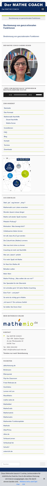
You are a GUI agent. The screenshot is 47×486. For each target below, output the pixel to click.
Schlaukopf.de (8, 443)
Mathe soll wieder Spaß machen (15, 217)
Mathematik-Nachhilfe (11, 117)
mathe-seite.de (8, 400)
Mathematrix (7, 417)
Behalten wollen (9, 269)
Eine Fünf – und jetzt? (11, 293)
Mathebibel (7, 404)
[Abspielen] (6, 95)
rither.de (6, 434)
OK (23, 484)
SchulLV (6, 447)
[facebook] (22, 469)
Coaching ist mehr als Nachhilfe (14, 250)
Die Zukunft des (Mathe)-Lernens (15, 240)
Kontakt (6, 141)
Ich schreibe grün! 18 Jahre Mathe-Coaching (19, 288)
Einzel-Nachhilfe (12, 119)
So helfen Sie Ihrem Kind (12, 307)
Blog (5, 136)
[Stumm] (34, 95)
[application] (23, 94)
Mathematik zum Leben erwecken (15, 207)
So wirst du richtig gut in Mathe (14, 297)
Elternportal (7, 374)
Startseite (7, 108)
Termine (6, 145)
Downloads (7, 149)
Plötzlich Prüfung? (9, 221)
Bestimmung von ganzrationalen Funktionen (24, 18)
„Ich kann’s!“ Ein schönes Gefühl (15, 302)
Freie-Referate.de (9, 383)
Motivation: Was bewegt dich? (14, 226)
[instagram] (26, 469)
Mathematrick (8, 413)
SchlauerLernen (9, 438)
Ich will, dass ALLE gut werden (14, 236)
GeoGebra (7, 387)
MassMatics (7, 395)
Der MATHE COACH (10, 9)
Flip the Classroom (10, 378)
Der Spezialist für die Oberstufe (14, 283)
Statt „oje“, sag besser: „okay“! (14, 202)
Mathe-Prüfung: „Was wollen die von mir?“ (18, 278)
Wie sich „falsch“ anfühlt (12, 255)
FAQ (5, 132)
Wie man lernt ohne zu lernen (14, 245)
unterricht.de (8, 451)
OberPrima (7, 430)
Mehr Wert (7, 274)
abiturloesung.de (9, 365)
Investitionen (8, 128)
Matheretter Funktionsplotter (13, 421)
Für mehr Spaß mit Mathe (12, 259)
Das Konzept (8, 112)
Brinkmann (7, 370)
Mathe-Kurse (11, 123)
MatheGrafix (7, 408)
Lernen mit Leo (8, 391)
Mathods (6, 425)
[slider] (39, 94)
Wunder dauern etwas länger (13, 212)
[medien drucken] (41, 31)
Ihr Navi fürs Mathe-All (11, 264)
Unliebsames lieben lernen (13, 231)
